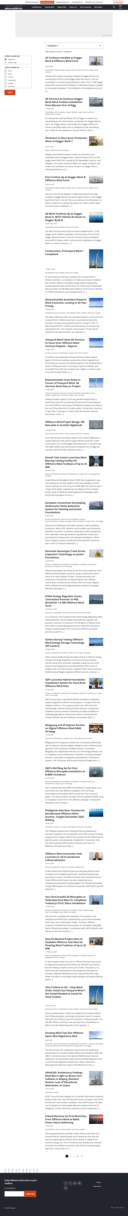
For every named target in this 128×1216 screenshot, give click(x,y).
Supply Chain (61, 7)
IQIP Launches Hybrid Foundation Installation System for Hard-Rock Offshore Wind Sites (65, 683)
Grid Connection (85, 7)
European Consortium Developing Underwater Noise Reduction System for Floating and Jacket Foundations (65, 507)
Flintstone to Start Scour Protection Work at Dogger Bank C (66, 139)
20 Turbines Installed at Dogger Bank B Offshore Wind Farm (63, 59)
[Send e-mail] (79, 1183)
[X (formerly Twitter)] (70, 1183)
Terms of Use (97, 1186)
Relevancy (11, 59)
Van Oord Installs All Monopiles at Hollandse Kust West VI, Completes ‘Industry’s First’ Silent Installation (65, 900)
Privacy (98, 1182)
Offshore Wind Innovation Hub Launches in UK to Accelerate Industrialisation (63, 857)
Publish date (12, 62)
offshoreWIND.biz (47, 2)
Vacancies (11, 86)
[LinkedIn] (75, 1183)
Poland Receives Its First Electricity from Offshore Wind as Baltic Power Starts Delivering (65, 1119)
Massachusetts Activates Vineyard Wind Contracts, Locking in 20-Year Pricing (66, 303)
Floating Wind (49, 7)
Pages (10, 74)
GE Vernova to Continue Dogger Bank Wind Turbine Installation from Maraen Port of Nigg (64, 102)
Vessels (10, 83)
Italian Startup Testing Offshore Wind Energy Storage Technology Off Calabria (64, 642)
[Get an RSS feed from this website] (66, 1188)
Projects (10, 77)
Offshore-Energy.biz (32, 2)
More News (98, 7)
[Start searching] (100, 45)
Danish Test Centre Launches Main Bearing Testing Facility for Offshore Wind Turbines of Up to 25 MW (66, 462)
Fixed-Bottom (37, 7)
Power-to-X (73, 7)
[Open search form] (114, 7)
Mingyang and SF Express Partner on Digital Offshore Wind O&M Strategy (65, 728)
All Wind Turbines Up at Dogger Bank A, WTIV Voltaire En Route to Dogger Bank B (65, 217)
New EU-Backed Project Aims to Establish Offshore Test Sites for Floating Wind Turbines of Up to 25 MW (65, 943)
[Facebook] (66, 1183)
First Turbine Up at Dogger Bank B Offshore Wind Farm (65, 178)
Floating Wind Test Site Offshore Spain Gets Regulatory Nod (64, 1034)
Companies (12, 80)
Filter (10, 92)
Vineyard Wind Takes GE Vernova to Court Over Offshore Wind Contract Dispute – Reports (65, 343)
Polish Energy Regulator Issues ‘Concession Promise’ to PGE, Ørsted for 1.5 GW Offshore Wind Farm (64, 600)
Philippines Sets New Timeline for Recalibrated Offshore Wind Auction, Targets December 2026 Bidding (65, 815)
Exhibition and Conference (94, 2)
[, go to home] (13, 7)
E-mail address (10, 1188)
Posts (10, 71)
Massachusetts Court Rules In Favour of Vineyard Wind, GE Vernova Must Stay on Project (62, 383)
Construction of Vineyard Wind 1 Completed (64, 252)
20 (78, 1156)
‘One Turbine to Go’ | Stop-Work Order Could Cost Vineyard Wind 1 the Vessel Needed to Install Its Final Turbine (65, 992)
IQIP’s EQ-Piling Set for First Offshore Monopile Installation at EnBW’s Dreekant (65, 771)
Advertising (118, 2)
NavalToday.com (77, 2)
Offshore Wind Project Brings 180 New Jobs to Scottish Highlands (64, 423)
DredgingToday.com (62, 2)
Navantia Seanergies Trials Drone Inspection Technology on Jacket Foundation (65, 554)
